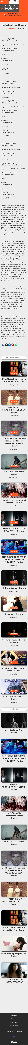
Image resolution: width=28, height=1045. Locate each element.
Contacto (14, 1016)
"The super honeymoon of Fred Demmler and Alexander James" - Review (14, 442)
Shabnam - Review (14, 614)
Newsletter (14, 1022)
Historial (14, 1019)
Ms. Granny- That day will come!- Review (14, 669)
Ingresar (15, 1026)
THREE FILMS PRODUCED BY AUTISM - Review (14, 529)
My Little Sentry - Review (14, 588)
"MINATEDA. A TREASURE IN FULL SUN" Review (14, 410)
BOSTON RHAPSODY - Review (14, 698)
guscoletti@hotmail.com (14, 1031)
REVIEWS (12, 28)
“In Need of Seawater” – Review (14, 473)
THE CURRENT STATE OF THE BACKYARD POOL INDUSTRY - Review (14, 559)
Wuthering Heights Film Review (15, 954)
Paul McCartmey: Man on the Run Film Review (14, 380)
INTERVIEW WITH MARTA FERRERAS (15, 981)
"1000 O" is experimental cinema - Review (14, 501)
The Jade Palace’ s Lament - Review (14, 641)
